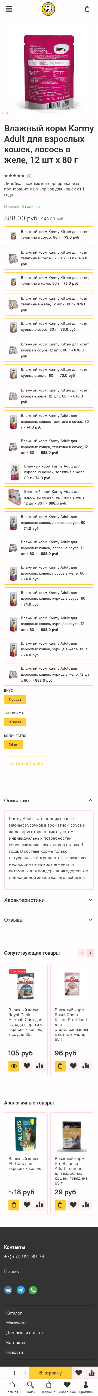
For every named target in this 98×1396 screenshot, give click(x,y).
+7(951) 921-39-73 (24, 1257)
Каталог (14, 1313)
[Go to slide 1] (3, 113)
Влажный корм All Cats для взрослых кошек (24, 1163)
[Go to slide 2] (7, 113)
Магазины (16, 1322)
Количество (15, 736)
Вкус (8, 690)
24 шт (14, 744)
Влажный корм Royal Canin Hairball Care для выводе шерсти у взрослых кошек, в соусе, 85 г (25, 1022)
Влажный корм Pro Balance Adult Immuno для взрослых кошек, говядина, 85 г (72, 1171)
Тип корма (14, 713)
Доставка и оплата (24, 1332)
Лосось (15, 699)
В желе (15, 722)
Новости (14, 1352)
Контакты (15, 1342)
